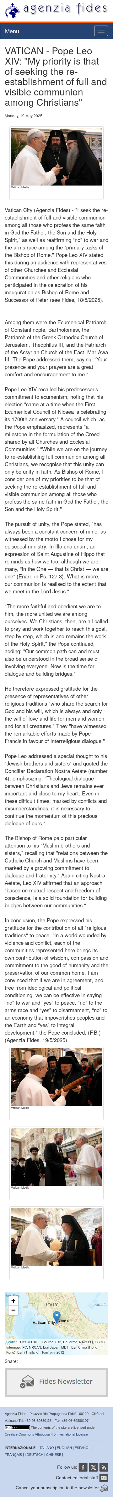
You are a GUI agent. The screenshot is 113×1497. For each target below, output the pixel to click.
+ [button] (13, 1301)
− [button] (13, 1310)
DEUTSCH (35, 1454)
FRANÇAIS (13, 1454)
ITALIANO (46, 1448)
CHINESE (53, 1454)
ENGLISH (64, 1448)
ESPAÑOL (82, 1448)
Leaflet (11, 1341)
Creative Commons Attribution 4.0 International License (46, 1434)
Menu (12, 31)
